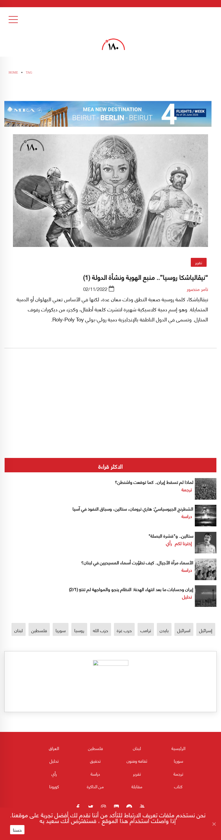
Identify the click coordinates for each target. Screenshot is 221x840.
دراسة (187, 516)
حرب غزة (124, 630)
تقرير (198, 262)
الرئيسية (178, 748)
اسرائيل (183, 630)
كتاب (178, 786)
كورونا (54, 786)
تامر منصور (197, 288)
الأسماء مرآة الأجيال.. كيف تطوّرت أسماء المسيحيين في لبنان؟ (137, 562)
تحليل (187, 596)
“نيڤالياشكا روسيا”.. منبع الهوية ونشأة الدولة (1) (145, 276)
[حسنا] (214, 824)
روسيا (79, 630)
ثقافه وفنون (137, 761)
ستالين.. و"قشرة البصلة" (170, 535)
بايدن (164, 630)
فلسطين (39, 630)
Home (13, 72)
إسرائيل (205, 630)
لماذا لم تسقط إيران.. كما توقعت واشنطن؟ (154, 481)
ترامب (145, 630)
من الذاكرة (95, 786)
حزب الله (100, 630)
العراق (54, 748)
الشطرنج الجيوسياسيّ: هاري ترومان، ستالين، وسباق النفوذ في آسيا (133, 508)
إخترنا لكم (183, 543)
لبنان (18, 630)
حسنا (17, 830)
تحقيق (95, 761)
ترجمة (187, 489)
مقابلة (137, 786)
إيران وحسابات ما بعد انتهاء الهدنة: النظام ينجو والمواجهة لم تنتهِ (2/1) (131, 589)
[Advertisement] (110, 422)
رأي (169, 543)
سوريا (61, 630)
